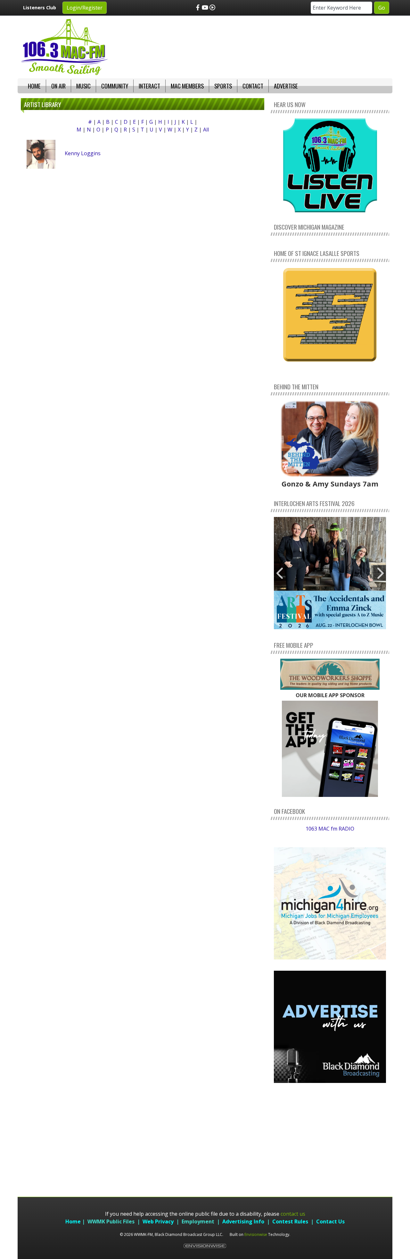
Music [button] (83, 85)
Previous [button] (280, 573)
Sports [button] (223, 85)
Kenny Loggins (83, 153)
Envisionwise (255, 1234)
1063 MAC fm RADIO (330, 828)
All (206, 129)
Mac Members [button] (187, 85)
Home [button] (34, 85)
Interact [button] (149, 85)
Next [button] (379, 573)
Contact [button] (252, 85)
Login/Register (84, 7)
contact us (293, 1213)
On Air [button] (58, 85)
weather (330, 1166)
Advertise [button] (286, 85)
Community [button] (114, 85)
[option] (330, 573)
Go (381, 7)
